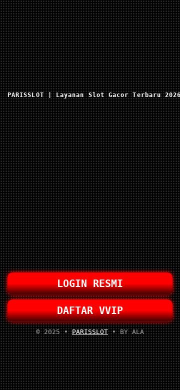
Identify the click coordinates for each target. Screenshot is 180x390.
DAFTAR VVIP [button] (90, 310)
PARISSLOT (90, 332)
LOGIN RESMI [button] (90, 284)
